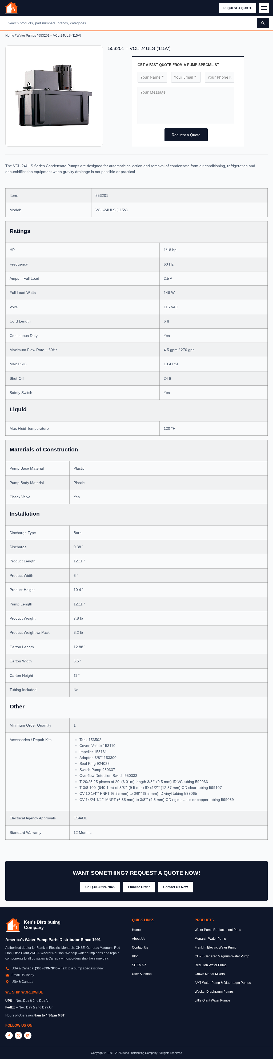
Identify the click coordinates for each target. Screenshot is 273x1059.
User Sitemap (142, 974)
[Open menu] (264, 8)
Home (9, 35)
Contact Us (140, 947)
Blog (135, 956)
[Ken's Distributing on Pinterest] (27, 1035)
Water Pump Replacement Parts (218, 930)
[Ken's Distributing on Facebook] (9, 1035)
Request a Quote (237, 8)
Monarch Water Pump (210, 939)
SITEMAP (139, 965)
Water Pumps (26, 35)
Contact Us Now (175, 887)
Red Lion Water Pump (211, 965)
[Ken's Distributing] (11, 8)
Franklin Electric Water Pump (215, 947)
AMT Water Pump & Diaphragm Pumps (223, 983)
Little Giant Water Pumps (212, 1000)
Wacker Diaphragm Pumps (214, 991)
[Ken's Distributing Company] (13, 925)
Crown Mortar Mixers (210, 974)
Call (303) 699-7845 (100, 887)
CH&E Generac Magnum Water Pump (222, 956)
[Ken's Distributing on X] (18, 1035)
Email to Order (139, 887)
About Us (138, 939)
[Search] (263, 23)
